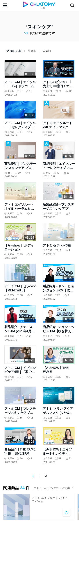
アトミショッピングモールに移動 (52, 488)
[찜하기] (66, 513)
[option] (39, 507)
